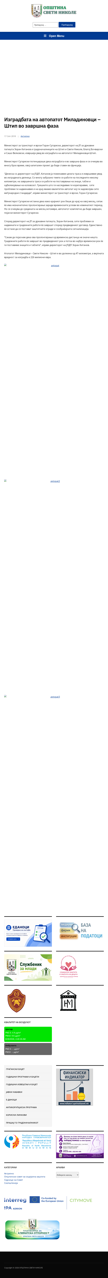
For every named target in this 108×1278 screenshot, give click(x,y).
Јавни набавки (14, 1092)
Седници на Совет (13, 1179)
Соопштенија (11, 1183)
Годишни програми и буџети (22, 1076)
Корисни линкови (16, 1115)
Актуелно (9, 1173)
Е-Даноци (11, 1099)
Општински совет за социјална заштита (24, 1176)
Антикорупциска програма (21, 1107)
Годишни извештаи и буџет (22, 1084)
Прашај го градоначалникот (22, 1122)
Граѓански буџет (15, 1069)
